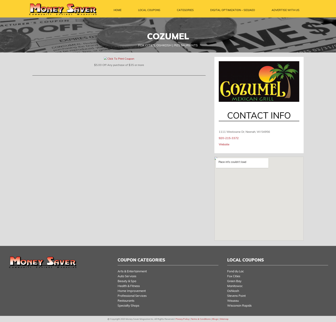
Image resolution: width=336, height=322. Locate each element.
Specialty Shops (128, 305)
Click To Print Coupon (120, 58)
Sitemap (224, 319)
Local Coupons (149, 10)
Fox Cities (233, 276)
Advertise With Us (285, 10)
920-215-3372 (229, 138)
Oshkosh (233, 291)
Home (117, 10)
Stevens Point (236, 296)
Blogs (215, 319)
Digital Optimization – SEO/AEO (232, 10)
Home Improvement (132, 291)
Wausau (233, 300)
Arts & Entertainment (132, 271)
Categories (185, 10)
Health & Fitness (129, 286)
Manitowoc (235, 286)
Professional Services (132, 296)
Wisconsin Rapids (239, 305)
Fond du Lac (235, 271)
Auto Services (127, 276)
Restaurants (126, 300)
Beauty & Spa (127, 281)
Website (224, 144)
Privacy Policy (182, 319)
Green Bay (234, 281)
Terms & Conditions (201, 319)
